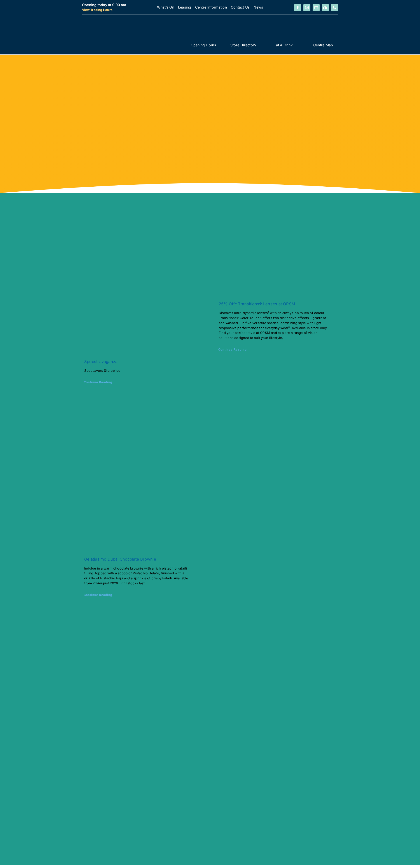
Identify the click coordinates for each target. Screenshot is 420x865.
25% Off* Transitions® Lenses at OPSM (257, 304)
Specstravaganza (100, 361)
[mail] (316, 7)
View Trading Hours (97, 10)
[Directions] (325, 7)
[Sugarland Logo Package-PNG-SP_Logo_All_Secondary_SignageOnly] (130, 20)
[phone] (334, 7)
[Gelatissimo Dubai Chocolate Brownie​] (142, 471)
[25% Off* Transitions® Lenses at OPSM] (277, 260)
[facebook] (297, 7)
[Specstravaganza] (142, 289)
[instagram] (306, 7)
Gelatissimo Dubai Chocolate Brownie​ (120, 559)
